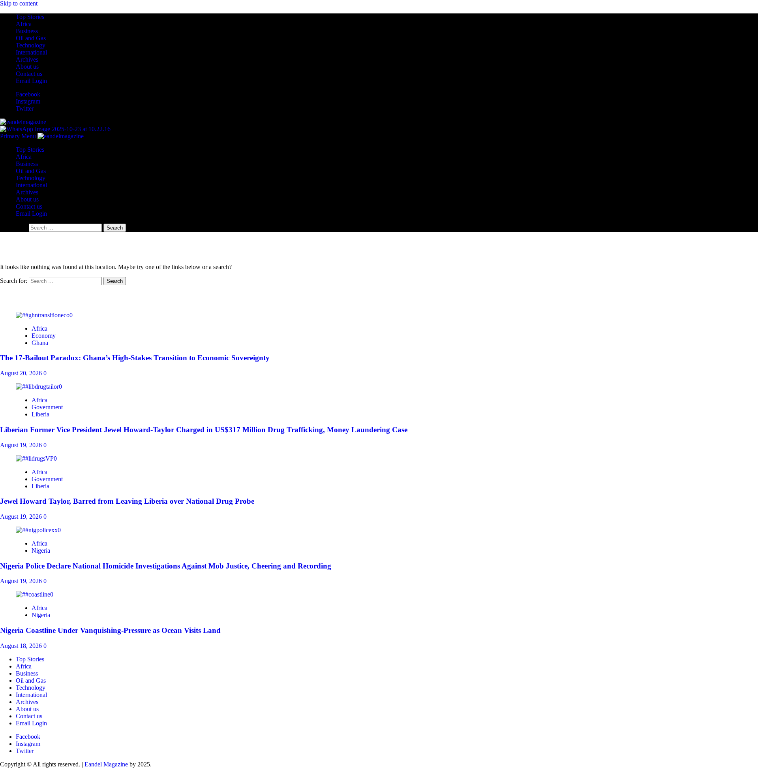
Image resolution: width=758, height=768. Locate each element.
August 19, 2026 (21, 445)
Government (47, 407)
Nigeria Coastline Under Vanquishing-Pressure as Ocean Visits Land (110, 630)
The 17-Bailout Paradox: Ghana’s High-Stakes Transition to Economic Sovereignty (135, 358)
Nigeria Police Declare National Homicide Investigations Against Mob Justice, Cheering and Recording (165, 566)
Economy (44, 335)
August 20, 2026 (21, 373)
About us (27, 66)
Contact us (29, 73)
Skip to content (19, 3)
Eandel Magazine (106, 764)
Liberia (40, 414)
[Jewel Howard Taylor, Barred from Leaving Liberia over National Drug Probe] (36, 458)
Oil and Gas (31, 38)
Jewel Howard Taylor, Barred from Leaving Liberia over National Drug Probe (127, 501)
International (31, 52)
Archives (27, 59)
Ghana (40, 342)
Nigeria (41, 550)
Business (27, 31)
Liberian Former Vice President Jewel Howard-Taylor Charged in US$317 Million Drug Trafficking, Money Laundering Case (203, 429)
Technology (30, 45)
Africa (24, 24)
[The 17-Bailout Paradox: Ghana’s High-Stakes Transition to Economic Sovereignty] (44, 315)
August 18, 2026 (21, 645)
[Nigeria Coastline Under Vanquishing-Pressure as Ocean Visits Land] (34, 594)
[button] (19, 136)
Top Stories (30, 16)
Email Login (31, 80)
